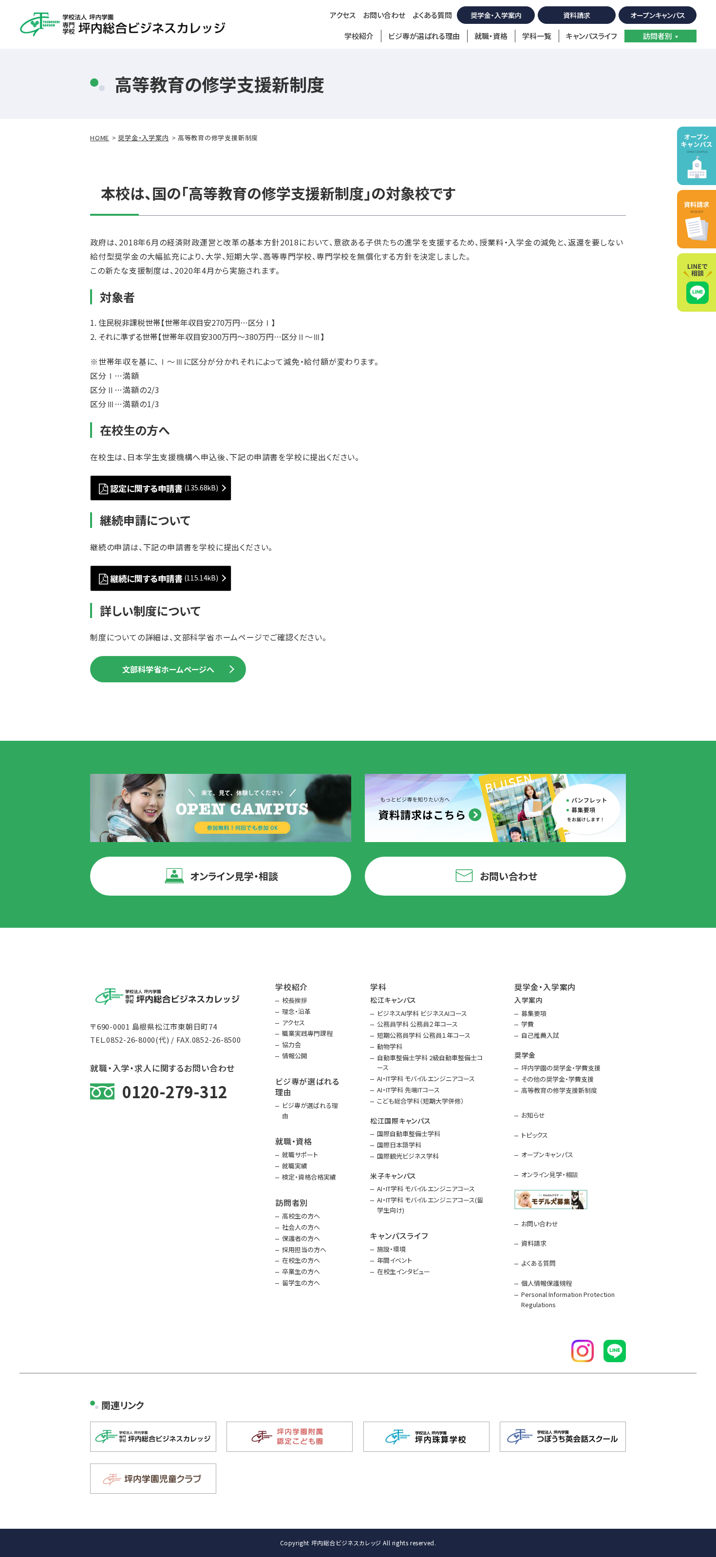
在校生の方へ (301, 1260)
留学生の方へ (301, 1282)
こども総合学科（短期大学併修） (420, 1101)
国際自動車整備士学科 (408, 1133)
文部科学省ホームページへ (168, 669)
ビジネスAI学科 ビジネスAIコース (422, 1013)
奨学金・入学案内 (496, 15)
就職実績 (294, 1165)
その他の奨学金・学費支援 (557, 1079)
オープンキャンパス (657, 15)
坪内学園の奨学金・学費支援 (561, 1067)
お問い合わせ (384, 15)
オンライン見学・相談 (549, 1174)
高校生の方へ (301, 1215)
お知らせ (533, 1115)
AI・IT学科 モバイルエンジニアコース (426, 1078)
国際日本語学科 (399, 1144)
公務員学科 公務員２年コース (417, 1024)
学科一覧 (536, 36)
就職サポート (300, 1154)
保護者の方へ (301, 1238)
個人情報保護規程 (546, 1283)
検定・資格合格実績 (309, 1177)
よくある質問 (432, 15)
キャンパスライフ (591, 36)
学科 (378, 987)
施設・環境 (391, 1249)
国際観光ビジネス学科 (408, 1156)
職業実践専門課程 (307, 1033)
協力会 (291, 1044)
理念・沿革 (296, 1011)
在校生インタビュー (403, 1271)
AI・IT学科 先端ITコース (408, 1089)
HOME (99, 137)
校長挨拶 (294, 1000)
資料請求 (576, 15)
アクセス (343, 15)
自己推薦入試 (540, 1035)
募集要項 (533, 1013)
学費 (527, 1024)
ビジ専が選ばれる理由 (424, 36)
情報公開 (294, 1055)
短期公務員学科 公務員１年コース (424, 1035)
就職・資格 (491, 36)
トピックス (534, 1135)
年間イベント (394, 1260)
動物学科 (389, 1046)
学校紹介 (359, 36)
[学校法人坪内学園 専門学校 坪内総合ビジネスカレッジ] (123, 24)
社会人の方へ (301, 1227)
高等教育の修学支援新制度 (559, 1090)
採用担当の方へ (304, 1249)
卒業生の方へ (301, 1271)
